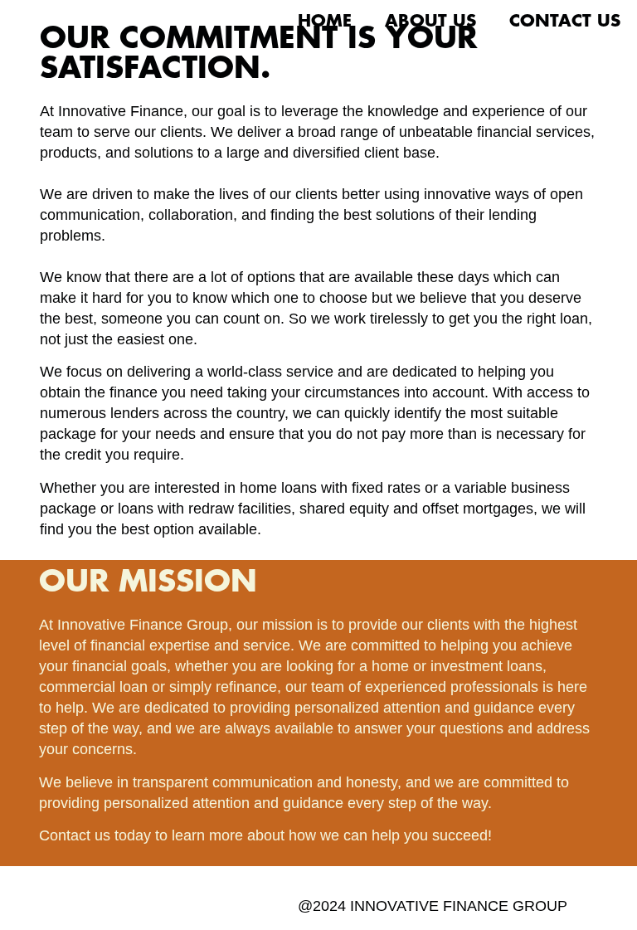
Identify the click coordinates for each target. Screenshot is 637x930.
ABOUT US (430, 21)
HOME (325, 21)
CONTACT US (564, 21)
